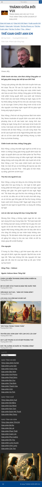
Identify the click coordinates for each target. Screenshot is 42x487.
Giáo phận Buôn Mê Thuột (11, 412)
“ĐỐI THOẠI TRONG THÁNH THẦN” (12, 326)
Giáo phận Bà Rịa (7, 425)
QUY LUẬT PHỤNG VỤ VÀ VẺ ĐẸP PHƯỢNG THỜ (16, 340)
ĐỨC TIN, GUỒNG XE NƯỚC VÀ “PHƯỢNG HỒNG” (17, 346)
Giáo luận (4, 41)
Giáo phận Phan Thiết (9, 431)
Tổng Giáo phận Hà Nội (10, 363)
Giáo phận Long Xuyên (10, 443)
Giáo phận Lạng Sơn (9, 366)
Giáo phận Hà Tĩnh (8, 392)
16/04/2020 (5, 38)
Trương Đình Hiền (6, 328)
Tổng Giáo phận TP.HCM (10, 422)
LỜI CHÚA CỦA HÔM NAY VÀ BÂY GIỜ (13, 298)
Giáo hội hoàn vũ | (6, 23)
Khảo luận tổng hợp (16, 41)
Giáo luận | (9, 26)
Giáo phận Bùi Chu (8, 380)
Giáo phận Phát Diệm (9, 377)
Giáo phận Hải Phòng (9, 374)
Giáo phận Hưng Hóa (9, 369)
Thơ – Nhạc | (26, 29)
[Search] (40, 2)
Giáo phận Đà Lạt (7, 428)
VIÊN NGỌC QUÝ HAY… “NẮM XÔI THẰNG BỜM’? (16, 292)
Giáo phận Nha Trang (9, 414)
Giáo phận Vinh (7, 389)
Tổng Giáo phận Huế (9, 400)
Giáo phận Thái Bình (8, 383)
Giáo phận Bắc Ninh (8, 372)
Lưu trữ (4, 352)
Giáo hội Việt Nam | (21, 23)
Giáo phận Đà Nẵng (8, 403)
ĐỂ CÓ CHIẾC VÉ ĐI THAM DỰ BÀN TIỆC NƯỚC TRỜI (18, 286)
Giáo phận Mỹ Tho (8, 440)
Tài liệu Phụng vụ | (27, 26)
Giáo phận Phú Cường (9, 437)
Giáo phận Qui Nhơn (9, 406)
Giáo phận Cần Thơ (8, 449)
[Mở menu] (2, 2)
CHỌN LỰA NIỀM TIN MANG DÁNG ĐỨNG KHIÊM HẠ (18, 278)
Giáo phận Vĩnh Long (9, 446)
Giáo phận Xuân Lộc (8, 434)
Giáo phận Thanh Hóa (9, 386)
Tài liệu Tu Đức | (15, 29)
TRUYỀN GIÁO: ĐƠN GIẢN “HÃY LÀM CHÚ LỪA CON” (18, 334)
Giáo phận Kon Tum (8, 409)
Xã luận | (17, 26)
